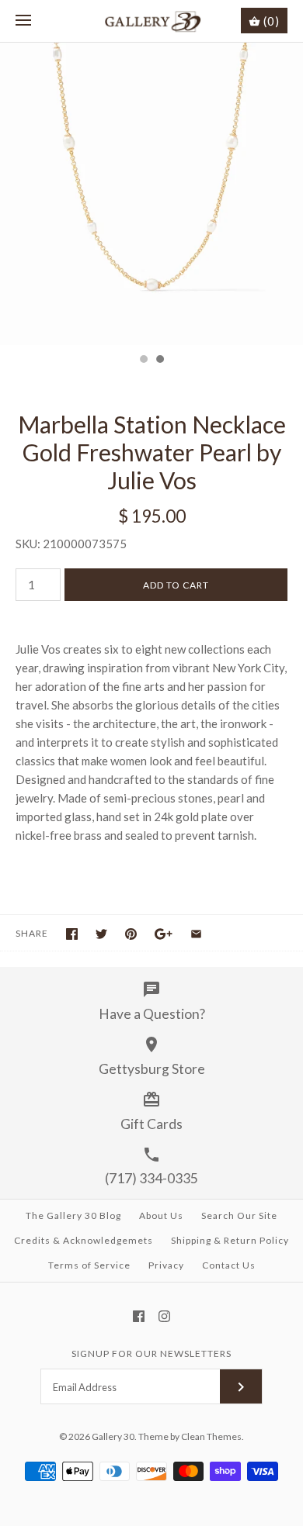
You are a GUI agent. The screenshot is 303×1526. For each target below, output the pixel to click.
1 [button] (143, 360)
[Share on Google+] (163, 934)
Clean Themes (211, 1436)
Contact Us (229, 1265)
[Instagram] (164, 1316)
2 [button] (159, 360)
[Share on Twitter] (101, 934)
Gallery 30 (113, 1436)
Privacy (166, 1265)
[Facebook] (139, 1316)
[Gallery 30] (151, 21)
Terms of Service (89, 1265)
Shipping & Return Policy (230, 1240)
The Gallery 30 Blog (73, 1215)
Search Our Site (239, 1215)
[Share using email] (196, 934)
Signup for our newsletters (151, 1353)
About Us (161, 1215)
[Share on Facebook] (72, 934)
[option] (151, 194)
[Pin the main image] (131, 934)
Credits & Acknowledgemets (83, 1240)
